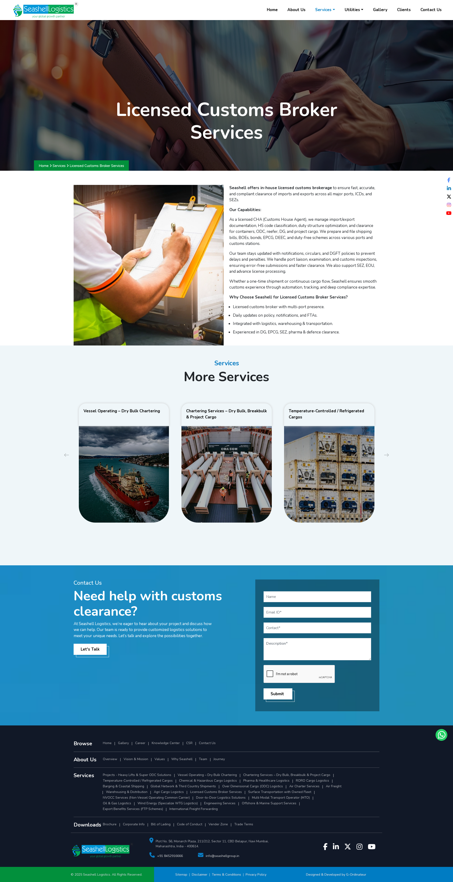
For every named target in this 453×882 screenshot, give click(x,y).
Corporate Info (134, 824)
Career (140, 743)
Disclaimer (199, 874)
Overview (110, 759)
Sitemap (181, 874)
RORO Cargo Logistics (312, 780)
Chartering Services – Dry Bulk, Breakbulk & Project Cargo (286, 775)
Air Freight (333, 786)
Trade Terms (243, 824)
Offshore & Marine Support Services (269, 803)
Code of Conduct (189, 824)
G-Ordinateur (356, 874)
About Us (296, 10)
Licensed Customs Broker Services (216, 792)
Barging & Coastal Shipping (123, 786)
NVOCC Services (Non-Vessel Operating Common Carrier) (146, 797)
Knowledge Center (166, 743)
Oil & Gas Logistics (117, 803)
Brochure (110, 824)
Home (272, 10)
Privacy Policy (256, 874)
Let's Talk (90, 649)
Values (160, 759)
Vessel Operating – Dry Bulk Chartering (207, 775)
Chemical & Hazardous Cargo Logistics (208, 780)
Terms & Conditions (226, 874)
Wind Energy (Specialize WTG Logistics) (168, 803)
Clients (404, 10)
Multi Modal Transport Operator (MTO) (281, 797)
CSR (189, 743)
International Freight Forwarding (193, 809)
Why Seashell (182, 759)
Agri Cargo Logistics (169, 792)
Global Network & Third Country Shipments (183, 786)
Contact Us (431, 10)
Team (203, 759)
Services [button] (323, 10)
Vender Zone (218, 824)
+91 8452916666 (170, 856)
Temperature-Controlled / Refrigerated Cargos (138, 780)
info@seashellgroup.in (222, 856)
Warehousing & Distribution (126, 792)
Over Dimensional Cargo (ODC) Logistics (252, 786)
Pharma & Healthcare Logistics (266, 780)
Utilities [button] (352, 10)
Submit (277, 694)
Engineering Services (219, 803)
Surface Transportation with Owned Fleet (279, 792)
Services (59, 165)
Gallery (380, 10)
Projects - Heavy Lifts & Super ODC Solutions (137, 775)
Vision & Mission (136, 759)
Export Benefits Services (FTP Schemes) (133, 809)
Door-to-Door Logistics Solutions (221, 797)
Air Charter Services (304, 786)
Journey (219, 759)
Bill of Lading (161, 824)
